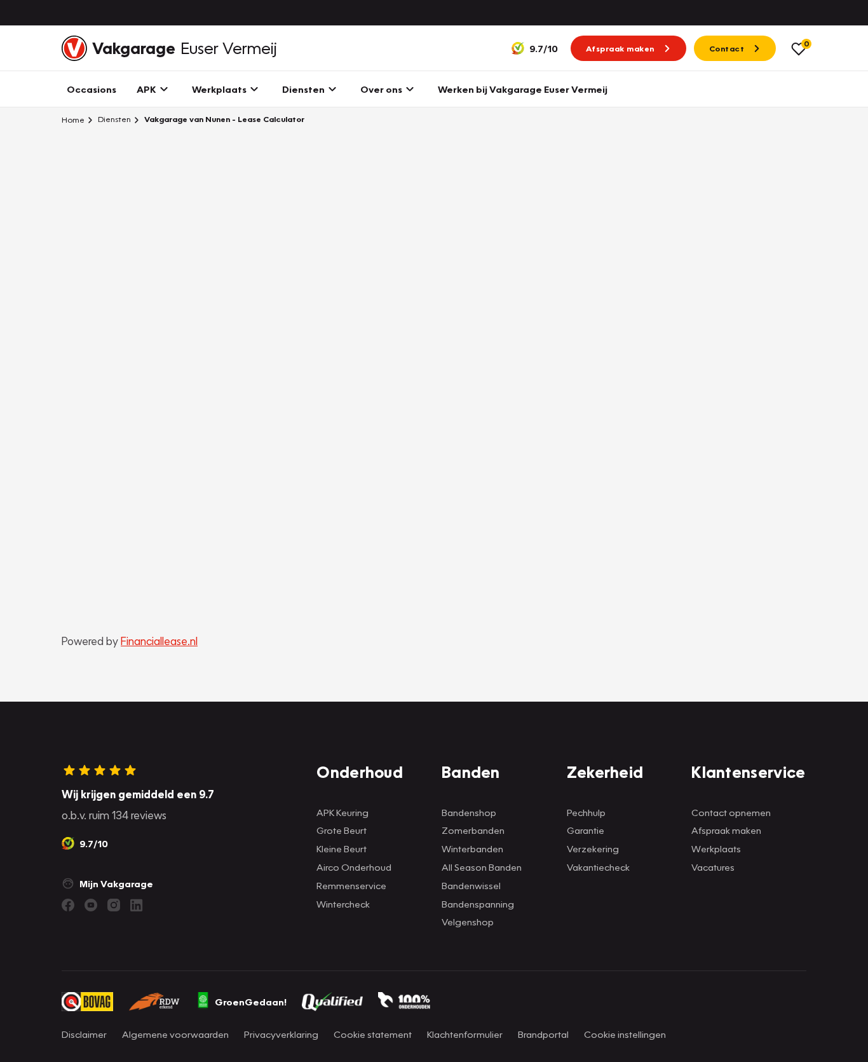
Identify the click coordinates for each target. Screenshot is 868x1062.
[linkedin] (136, 905)
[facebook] (68, 905)
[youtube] (91, 905)
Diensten (113, 119)
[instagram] (113, 905)
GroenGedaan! (251, 1001)
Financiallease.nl (159, 641)
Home (73, 119)
